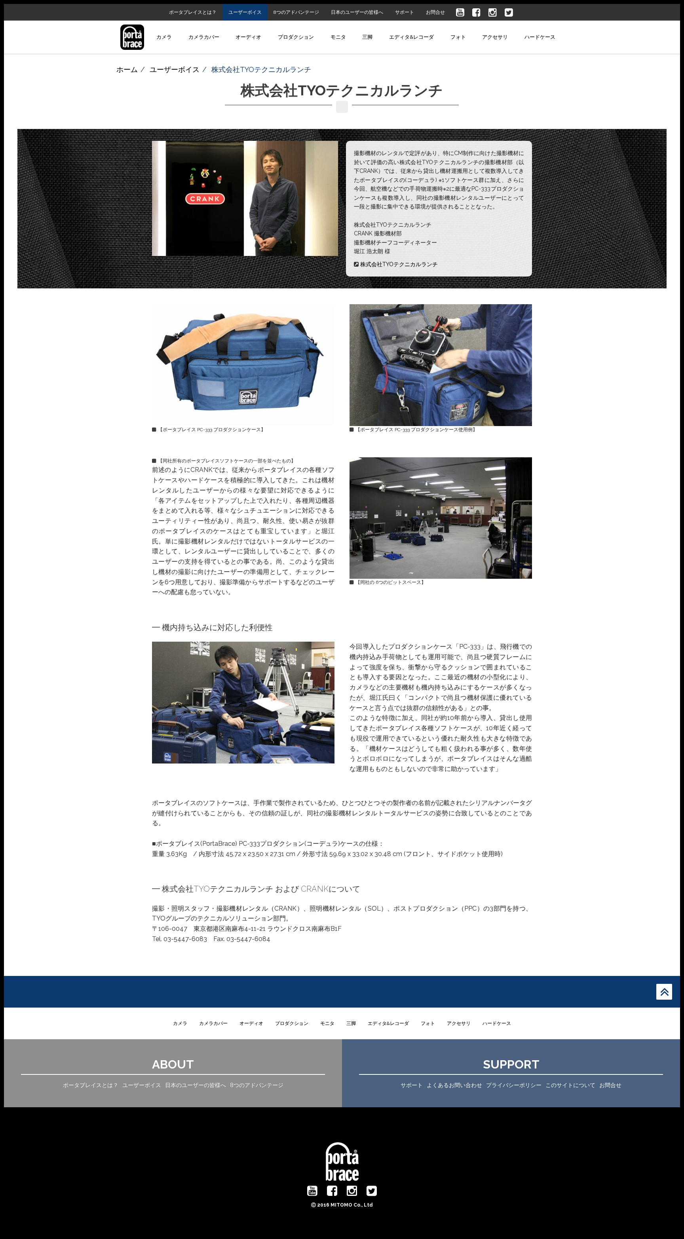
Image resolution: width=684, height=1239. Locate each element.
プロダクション (296, 37)
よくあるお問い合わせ (454, 1085)
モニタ (338, 37)
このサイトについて (570, 1085)
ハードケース (539, 37)
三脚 (367, 37)
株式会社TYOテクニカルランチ (399, 264)
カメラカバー (203, 37)
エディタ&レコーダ (411, 37)
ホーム (127, 69)
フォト (458, 37)
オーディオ (248, 37)
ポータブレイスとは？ (193, 12)
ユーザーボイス (245, 12)
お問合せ (435, 12)
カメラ (164, 37)
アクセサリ (495, 37)
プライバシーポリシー (514, 1085)
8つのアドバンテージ (296, 12)
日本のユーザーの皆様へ (357, 12)
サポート (404, 12)
